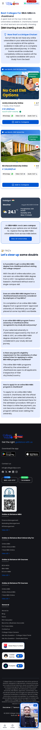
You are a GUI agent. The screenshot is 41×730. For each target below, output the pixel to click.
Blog (3, 614)
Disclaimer (7, 707)
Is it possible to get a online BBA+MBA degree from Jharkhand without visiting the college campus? (19, 266)
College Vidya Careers (10, 632)
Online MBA (6, 544)
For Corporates (7, 626)
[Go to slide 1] (17, 99)
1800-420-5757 (9, 480)
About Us (5, 611)
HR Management (8, 526)
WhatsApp (6, 116)
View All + (6, 530)
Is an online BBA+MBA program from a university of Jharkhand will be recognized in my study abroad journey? (20, 322)
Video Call (19, 116)
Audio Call (31, 116)
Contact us (6, 629)
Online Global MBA (8, 547)
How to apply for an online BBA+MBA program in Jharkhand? (18, 386)
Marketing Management (11, 523)
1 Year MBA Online (8, 550)
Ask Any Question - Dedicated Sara (15, 638)
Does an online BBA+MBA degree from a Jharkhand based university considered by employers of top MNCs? (19, 295)
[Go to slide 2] (18, 99)
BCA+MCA (5, 565)
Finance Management (10, 520)
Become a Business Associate (13, 623)
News (4, 617)
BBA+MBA (5, 568)
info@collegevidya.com (11, 468)
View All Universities (19, 239)
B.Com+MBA (6, 572)
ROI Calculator (7, 620)
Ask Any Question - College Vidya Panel (16, 635)
